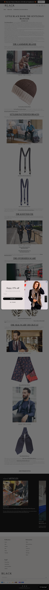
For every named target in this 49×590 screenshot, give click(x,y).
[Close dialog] (46, 282)
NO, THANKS (13, 302)
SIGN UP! (12, 298)
